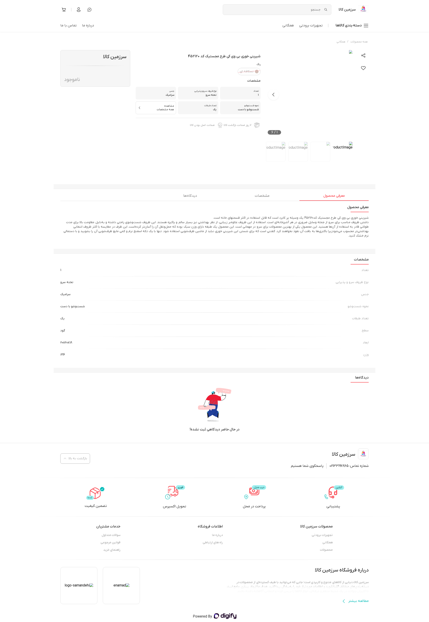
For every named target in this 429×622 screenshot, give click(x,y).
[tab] (334, 197)
